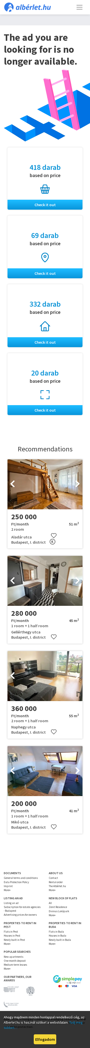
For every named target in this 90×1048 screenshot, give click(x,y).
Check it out (45, 204)
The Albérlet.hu (57, 886)
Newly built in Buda (60, 940)
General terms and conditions (21, 878)
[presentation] (12, 484)
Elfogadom (45, 1039)
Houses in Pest (12, 935)
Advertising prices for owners (20, 914)
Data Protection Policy (16, 882)
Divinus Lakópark (59, 911)
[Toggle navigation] (79, 7)
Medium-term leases (15, 964)
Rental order (56, 882)
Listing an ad (11, 903)
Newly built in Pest (14, 940)
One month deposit (15, 960)
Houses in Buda (57, 935)
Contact (53, 878)
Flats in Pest (11, 931)
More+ (7, 890)
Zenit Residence (58, 907)
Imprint (8, 886)
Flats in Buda (56, 931)
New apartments (13, 956)
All (50, 903)
